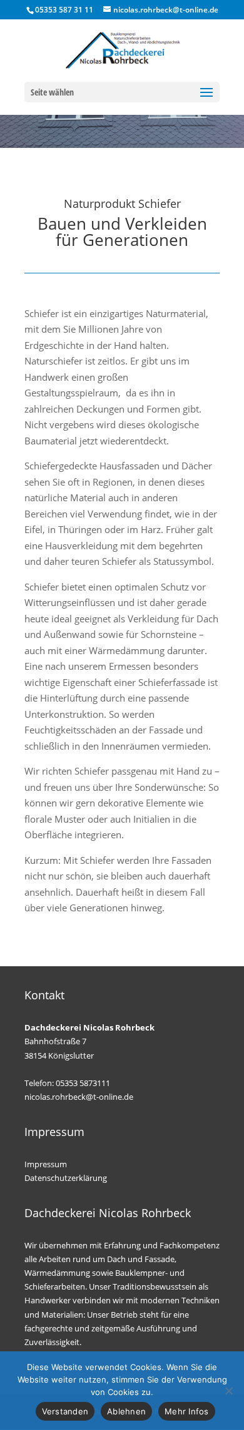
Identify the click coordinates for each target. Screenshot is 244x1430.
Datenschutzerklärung (65, 1177)
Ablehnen (126, 1411)
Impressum (45, 1164)
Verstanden (65, 1411)
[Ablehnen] (228, 1390)
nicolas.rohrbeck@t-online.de (78, 1096)
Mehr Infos (187, 1411)
